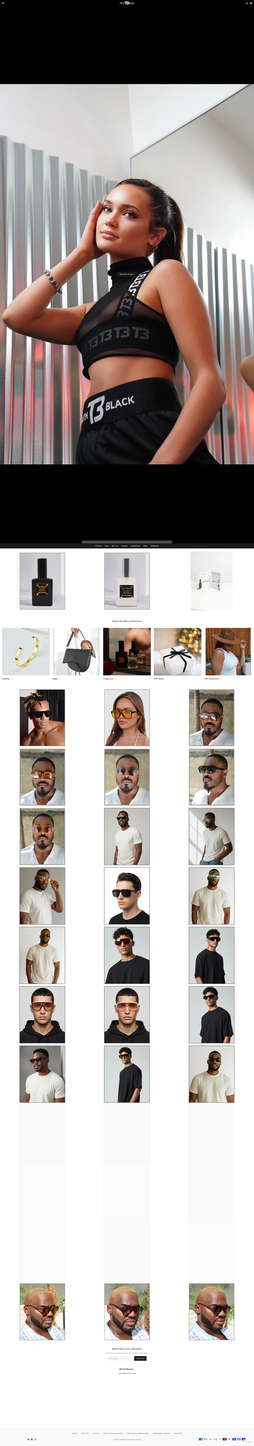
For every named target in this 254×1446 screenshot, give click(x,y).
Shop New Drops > (127, 274)
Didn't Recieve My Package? (138, 1433)
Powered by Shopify (134, 1439)
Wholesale (178, 1433)
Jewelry (124, 546)
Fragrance (155, 546)
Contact (96, 1433)
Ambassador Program (161, 1433)
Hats (107, 546)
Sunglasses (135, 546)
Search (74, 1433)
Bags (145, 546)
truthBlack (122, 1439)
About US (85, 1433)
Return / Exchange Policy (113, 1433)
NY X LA (115, 546)
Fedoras (98, 546)
